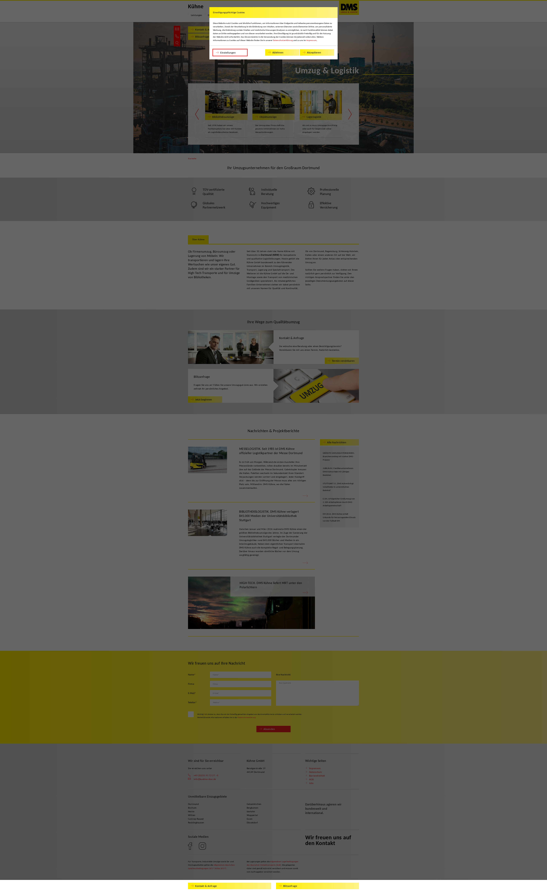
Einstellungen (228, 52)
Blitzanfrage (290, 886)
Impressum (311, 40)
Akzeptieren (314, 52)
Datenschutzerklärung (283, 40)
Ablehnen (277, 52)
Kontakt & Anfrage (206, 886)
